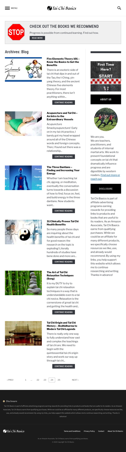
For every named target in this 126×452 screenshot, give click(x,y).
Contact (101, 431)
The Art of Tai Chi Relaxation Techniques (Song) (60, 275)
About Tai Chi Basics (115, 431)
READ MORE (37, 38)
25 (60, 380)
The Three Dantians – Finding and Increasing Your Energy (63, 170)
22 (39, 380)
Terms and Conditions (72, 431)
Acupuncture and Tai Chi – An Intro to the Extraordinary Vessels (62, 116)
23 (46, 380)
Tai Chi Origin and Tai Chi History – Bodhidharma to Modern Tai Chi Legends (62, 326)
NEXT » (75, 380)
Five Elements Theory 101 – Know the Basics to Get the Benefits (63, 62)
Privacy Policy (89, 431)
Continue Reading (64, 102)
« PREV (10, 380)
